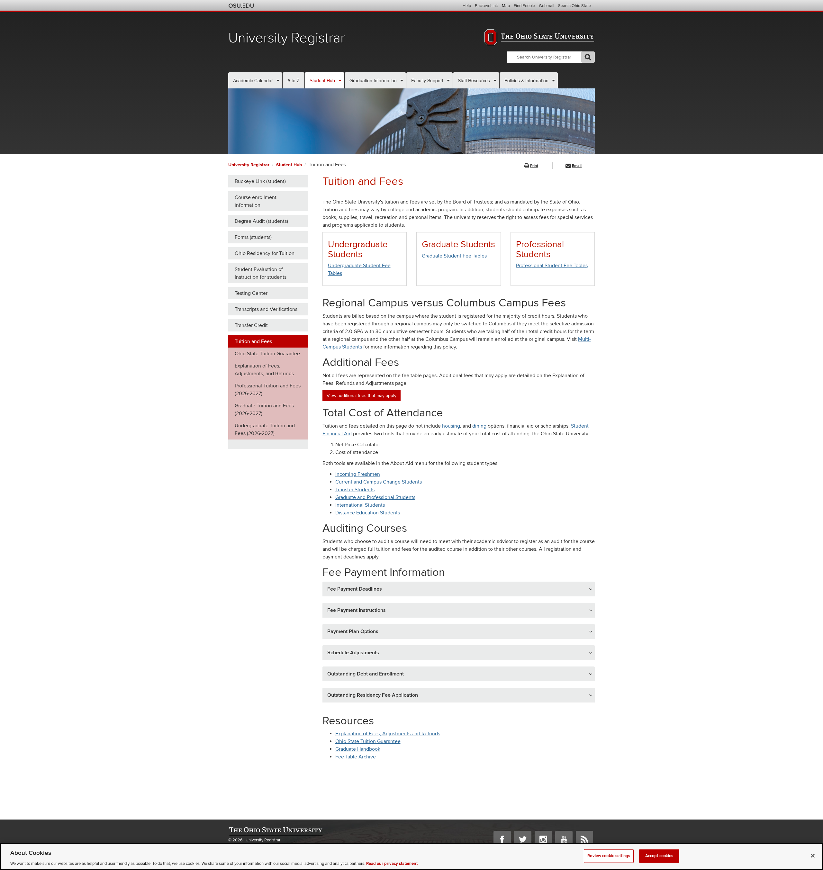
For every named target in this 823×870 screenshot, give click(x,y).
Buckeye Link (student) (260, 181)
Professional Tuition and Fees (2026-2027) (268, 390)
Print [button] (534, 165)
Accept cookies (659, 855)
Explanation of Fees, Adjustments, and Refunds (264, 370)
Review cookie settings (608, 855)
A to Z (293, 80)
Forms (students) (253, 237)
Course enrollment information (255, 201)
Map (506, 5)
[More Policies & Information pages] (553, 80)
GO (588, 57)
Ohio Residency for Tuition (264, 253)
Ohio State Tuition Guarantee (267, 353)
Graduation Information (373, 80)
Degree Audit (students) (261, 221)
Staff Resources (474, 80)
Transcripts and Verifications (266, 309)
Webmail (546, 5)
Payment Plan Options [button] (352, 631)
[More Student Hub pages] (340, 80)
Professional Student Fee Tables (552, 265)
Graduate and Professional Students (375, 497)
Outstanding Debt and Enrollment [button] (365, 674)
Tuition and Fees (253, 341)
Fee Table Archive (355, 757)
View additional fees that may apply (361, 395)
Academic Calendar (253, 80)
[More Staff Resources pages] (495, 80)
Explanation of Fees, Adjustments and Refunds (387, 733)
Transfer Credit (251, 325)
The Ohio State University (241, 5)
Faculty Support (427, 80)
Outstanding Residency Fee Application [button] (372, 695)
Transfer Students (355, 489)
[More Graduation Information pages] (401, 80)
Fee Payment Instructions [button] (356, 610)
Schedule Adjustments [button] (353, 652)
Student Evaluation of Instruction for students (260, 273)
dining (479, 426)
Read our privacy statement (392, 863)
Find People (524, 5)
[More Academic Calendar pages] (278, 80)
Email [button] (577, 165)
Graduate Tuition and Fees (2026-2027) (264, 410)
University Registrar (286, 38)
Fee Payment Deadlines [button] (354, 589)
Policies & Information (526, 80)
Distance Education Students (367, 513)
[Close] (813, 855)
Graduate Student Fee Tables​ (454, 256)
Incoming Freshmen (357, 474)
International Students (360, 505)
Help (467, 5)
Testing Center (251, 293)
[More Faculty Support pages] (448, 80)
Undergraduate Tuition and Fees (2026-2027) (265, 429)
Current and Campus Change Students (378, 482)
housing (451, 426)
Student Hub (322, 80)
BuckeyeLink (486, 5)
